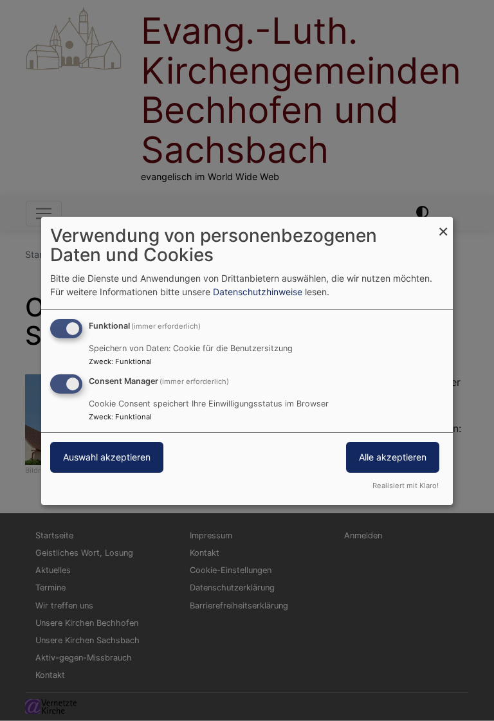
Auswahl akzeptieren (107, 457)
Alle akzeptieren (392, 457)
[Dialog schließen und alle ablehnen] (443, 224)
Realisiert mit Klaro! (405, 485)
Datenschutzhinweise (257, 291)
